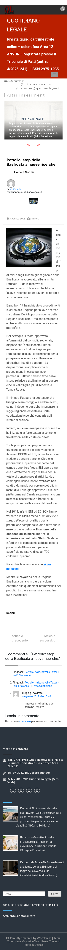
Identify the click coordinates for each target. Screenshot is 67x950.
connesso (25, 721)
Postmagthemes (33, 944)
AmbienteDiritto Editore (19, 915)
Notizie (10, 613)
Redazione (15, 188)
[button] (54, 74)
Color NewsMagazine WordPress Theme (32, 941)
